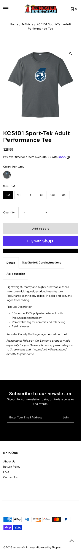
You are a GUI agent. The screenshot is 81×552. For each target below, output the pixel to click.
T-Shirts (27, 24)
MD (19, 195)
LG (30, 195)
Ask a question (15, 273)
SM (8, 195)
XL (42, 195)
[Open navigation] (9, 8)
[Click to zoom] (71, 53)
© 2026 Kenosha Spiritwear (19, 547)
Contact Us (10, 477)
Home (14, 24)
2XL (53, 195)
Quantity (9, 212)
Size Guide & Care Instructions (41, 262)
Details (10, 262)
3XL (64, 195)
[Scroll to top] (72, 541)
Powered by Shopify (48, 547)
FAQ (6, 471)
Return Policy (11, 466)
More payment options (40, 250)
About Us (9, 461)
